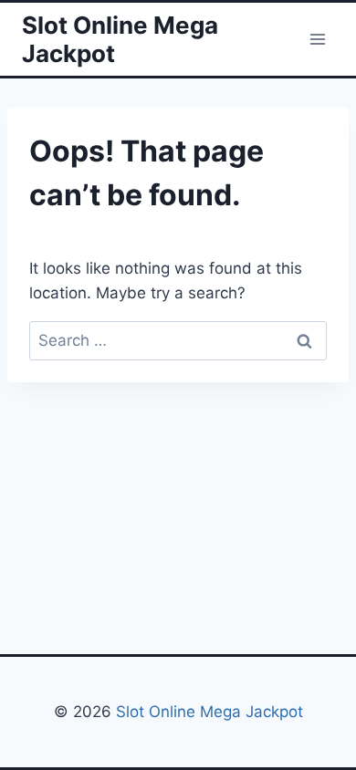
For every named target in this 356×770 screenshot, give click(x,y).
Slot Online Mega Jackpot (207, 711)
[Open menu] (317, 39)
